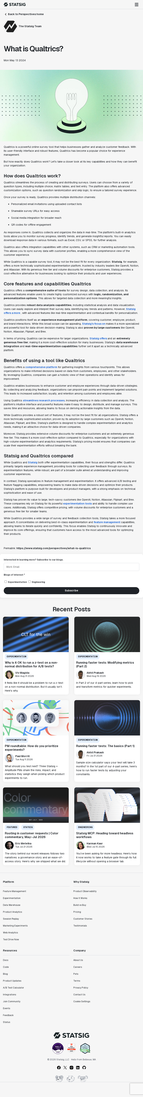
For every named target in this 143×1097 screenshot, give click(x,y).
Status (6, 1022)
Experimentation (11, 898)
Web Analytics (10, 932)
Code (6, 967)
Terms (76, 980)
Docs (5, 960)
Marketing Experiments (15, 925)
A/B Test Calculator (13, 987)
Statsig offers (99, 338)
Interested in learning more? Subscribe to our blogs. (33, 559)
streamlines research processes (44, 400)
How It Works (80, 898)
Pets (75, 973)
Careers (77, 967)
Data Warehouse (11, 905)
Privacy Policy (80, 987)
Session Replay (11, 918)
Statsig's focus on (94, 323)
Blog (5, 973)
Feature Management (14, 891)
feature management (107, 522)
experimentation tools (77, 503)
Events (6, 1008)
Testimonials (80, 925)
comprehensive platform (41, 367)
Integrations (9, 994)
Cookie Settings (81, 1001)
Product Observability (84, 891)
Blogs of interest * (14, 574)
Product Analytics (12, 911)
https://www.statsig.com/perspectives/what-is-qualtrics (53, 548)
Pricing (77, 911)
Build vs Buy (79, 905)
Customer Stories (82, 918)
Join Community (11, 1001)
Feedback (8, 1015)
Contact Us (79, 994)
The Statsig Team (30, 26)
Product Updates (12, 980)
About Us (78, 960)
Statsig (32, 462)
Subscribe (71, 590)
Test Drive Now (11, 939)
